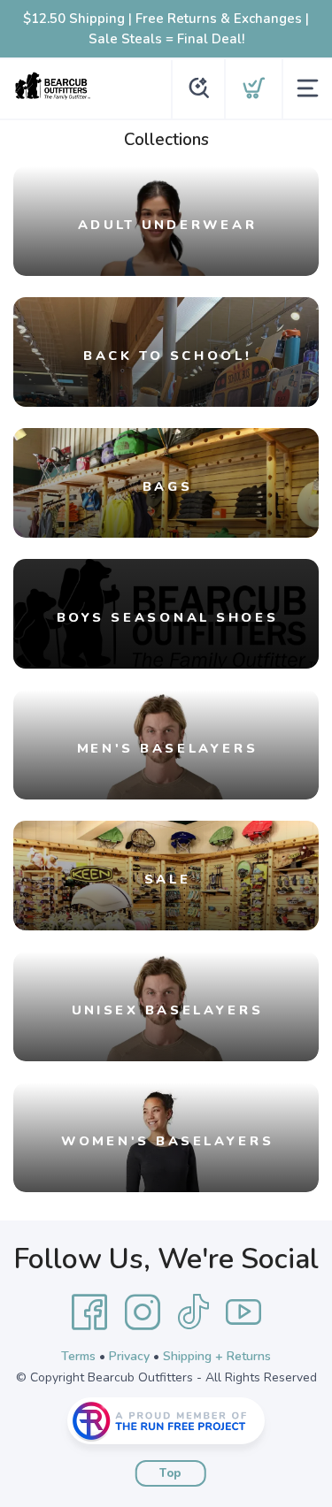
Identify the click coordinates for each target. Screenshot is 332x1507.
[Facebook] (89, 1312)
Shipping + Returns (217, 1356)
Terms (78, 1356)
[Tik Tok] (193, 1312)
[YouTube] (243, 1312)
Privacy (129, 1356)
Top (170, 1473)
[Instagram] (142, 1312)
